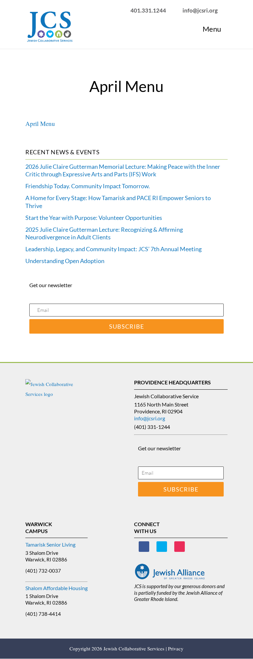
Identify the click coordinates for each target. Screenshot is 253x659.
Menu (212, 28)
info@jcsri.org (149, 418)
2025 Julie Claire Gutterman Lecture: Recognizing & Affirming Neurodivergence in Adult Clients (104, 233)
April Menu (40, 123)
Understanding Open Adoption (64, 260)
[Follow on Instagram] (179, 546)
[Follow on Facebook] (144, 546)
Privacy (175, 648)
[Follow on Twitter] (161, 546)
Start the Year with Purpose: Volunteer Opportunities (93, 217)
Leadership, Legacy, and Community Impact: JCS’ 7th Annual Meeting (113, 249)
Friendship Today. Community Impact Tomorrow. (87, 186)
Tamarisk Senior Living (50, 544)
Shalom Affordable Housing (56, 588)
